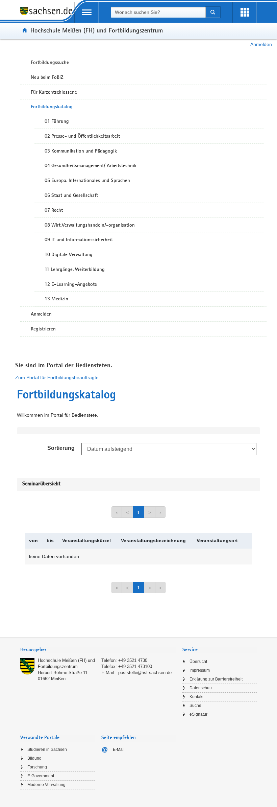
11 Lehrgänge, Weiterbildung (75, 269)
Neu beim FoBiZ (47, 77)
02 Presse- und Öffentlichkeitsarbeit (82, 136)
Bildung (34, 758)
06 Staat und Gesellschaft (71, 195)
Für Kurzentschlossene (54, 92)
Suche (195, 705)
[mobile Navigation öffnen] (86, 12)
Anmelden (261, 44)
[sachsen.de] (47, 15)
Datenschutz (201, 688)
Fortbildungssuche (50, 62)
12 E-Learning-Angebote (71, 284)
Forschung (37, 767)
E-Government (40, 776)
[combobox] (158, 12)
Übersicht (198, 661)
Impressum (200, 670)
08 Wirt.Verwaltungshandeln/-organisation (90, 225)
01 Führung (57, 121)
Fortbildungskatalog (52, 106)
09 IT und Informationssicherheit (79, 239)
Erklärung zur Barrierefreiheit (216, 679)
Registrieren (43, 329)
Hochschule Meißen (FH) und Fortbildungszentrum (96, 30)
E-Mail (119, 749)
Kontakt (196, 696)
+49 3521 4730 (132, 660)
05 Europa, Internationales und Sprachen (87, 180)
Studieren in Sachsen (47, 749)
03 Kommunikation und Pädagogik (81, 151)
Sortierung (61, 448)
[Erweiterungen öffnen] (244, 12)
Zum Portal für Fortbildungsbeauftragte (57, 377)
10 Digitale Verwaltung (69, 254)
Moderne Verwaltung (46, 784)
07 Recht (54, 210)
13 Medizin (56, 299)
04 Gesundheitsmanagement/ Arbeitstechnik (90, 165)
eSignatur (198, 714)
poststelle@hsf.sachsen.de (145, 672)
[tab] (98, 650)
